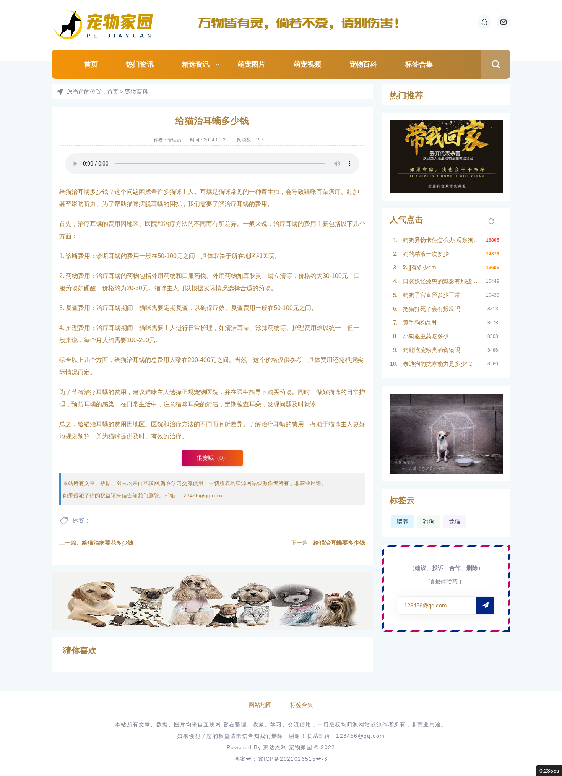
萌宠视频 (307, 64)
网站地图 (260, 705)
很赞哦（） (212, 458)
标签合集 (419, 64)
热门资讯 (140, 64)
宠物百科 (363, 64)
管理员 (174, 140)
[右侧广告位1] (446, 156)
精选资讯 (196, 64)
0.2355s (549, 771)
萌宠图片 (251, 64)
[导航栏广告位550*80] (302, 23)
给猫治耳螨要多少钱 (339, 542)
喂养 (402, 521)
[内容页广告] (212, 601)
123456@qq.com (201, 495)
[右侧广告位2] (446, 434)
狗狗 (428, 521)
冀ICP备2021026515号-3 (293, 759)
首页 (91, 64)
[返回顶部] (537, 689)
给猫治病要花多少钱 (107, 542)
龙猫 (454, 521)
